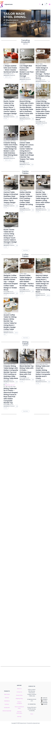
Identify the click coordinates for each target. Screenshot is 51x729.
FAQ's (31, 714)
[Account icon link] (42, 4)
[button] (39, 4)
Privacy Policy (19, 695)
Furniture (7, 704)
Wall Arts (7, 697)
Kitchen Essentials (7, 710)
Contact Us (19, 692)
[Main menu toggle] (49, 4)
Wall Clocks (7, 694)
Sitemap (19, 716)
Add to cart (8, 77)
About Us (19, 688)
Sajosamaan (9, 4)
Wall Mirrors (7, 701)
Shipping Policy (19, 698)
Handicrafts (7, 707)
